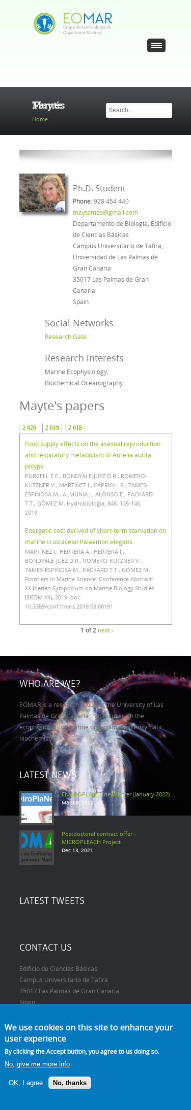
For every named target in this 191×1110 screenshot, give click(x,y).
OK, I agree (26, 1083)
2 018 (75, 427)
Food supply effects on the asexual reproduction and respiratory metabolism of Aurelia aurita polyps (92, 455)
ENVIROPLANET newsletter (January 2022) (116, 794)
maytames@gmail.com (105, 212)
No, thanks (70, 1083)
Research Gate (66, 337)
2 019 (52, 427)
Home (40, 119)
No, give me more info (37, 1064)
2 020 (29, 427)
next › (106, 630)
